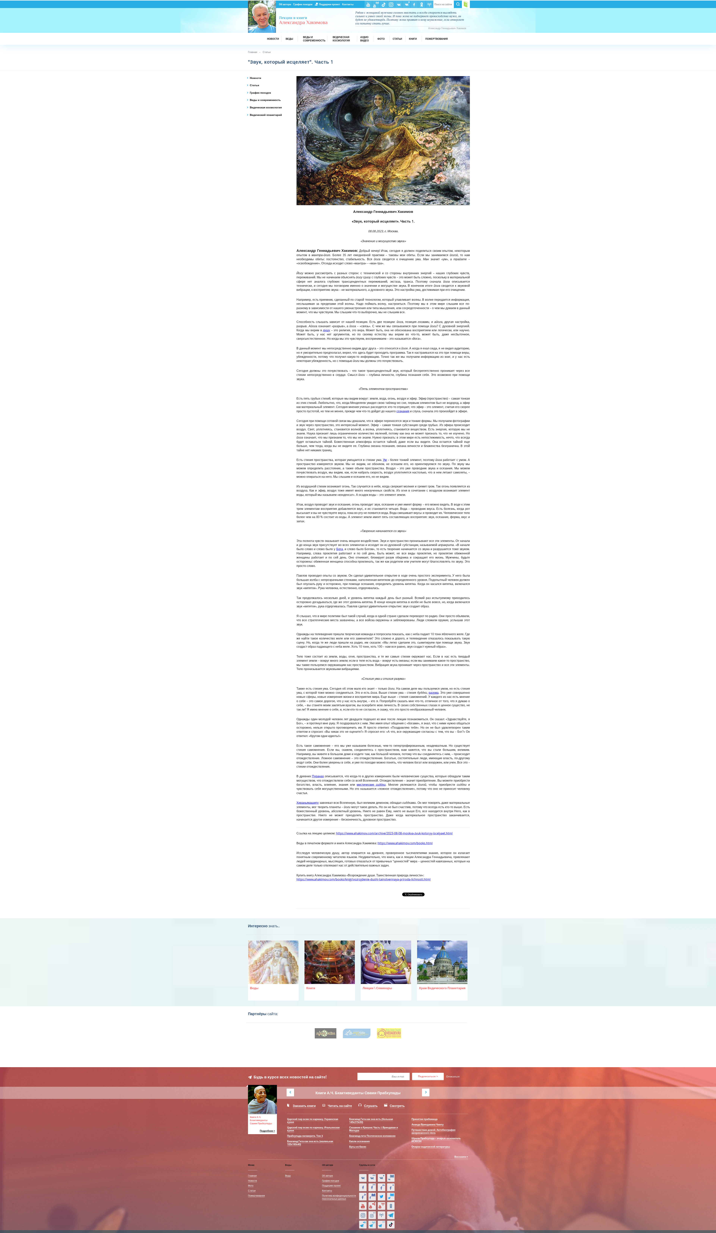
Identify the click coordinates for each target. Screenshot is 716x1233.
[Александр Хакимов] (381, 1178)
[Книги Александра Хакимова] (391, 1178)
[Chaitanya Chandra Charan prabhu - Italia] (391, 1187)
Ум (385, 460)
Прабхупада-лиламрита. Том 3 (305, 1135)
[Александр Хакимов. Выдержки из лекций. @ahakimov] (363, 1187)
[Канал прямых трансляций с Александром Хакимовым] (381, 1206)
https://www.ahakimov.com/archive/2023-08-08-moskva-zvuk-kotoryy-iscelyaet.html (394, 833)
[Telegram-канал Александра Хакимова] (391, 1215)
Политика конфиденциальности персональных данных (339, 1197)
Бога (339, 549)
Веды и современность (265, 100)
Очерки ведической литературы (431, 1146)
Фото (250, 1185)
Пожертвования (256, 1195)
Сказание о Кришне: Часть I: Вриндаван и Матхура (373, 1129)
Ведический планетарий (266, 115)
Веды (288, 1175)
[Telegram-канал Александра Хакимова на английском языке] (381, 1225)
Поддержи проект (329, 4)
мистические (371, 785)
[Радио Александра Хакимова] (381, 1215)
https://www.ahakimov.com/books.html (405, 843)
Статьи (267, 52)
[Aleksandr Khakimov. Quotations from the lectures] (372, 1178)
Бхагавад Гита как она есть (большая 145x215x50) (371, 1120)
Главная (252, 52)
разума (434, 693)
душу (326, 330)
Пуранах (318, 776)
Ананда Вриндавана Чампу (428, 1124)
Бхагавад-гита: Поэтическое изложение (372, 1135)
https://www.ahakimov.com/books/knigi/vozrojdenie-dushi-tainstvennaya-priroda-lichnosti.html (363, 879)
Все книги (460, 1156)
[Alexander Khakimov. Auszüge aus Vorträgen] (381, 1187)
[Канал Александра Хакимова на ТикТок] (391, 1225)
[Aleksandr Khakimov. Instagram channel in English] (372, 1215)
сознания (402, 411)
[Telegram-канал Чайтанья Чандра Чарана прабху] (372, 1225)
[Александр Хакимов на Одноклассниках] (391, 1206)
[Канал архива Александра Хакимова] (372, 1206)
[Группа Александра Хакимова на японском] (363, 1197)
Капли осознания (359, 1141)
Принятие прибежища (424, 1119)
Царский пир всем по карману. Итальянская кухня (313, 1129)
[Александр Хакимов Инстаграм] (363, 1215)
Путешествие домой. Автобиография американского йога (434, 1131)
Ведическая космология (266, 107)
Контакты (348, 4)
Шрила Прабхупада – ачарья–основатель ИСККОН (436, 1140)
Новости (255, 78)
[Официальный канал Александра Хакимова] (363, 1206)
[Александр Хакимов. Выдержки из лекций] (363, 1178)
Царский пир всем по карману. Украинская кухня (312, 1120)
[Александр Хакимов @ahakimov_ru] (381, 1197)
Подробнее (266, 1130)
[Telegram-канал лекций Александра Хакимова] (363, 1225)
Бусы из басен (357, 1146)
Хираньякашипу (307, 803)
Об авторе (285, 4)
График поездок (303, 4)
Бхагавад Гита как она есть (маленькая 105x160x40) (310, 1143)
